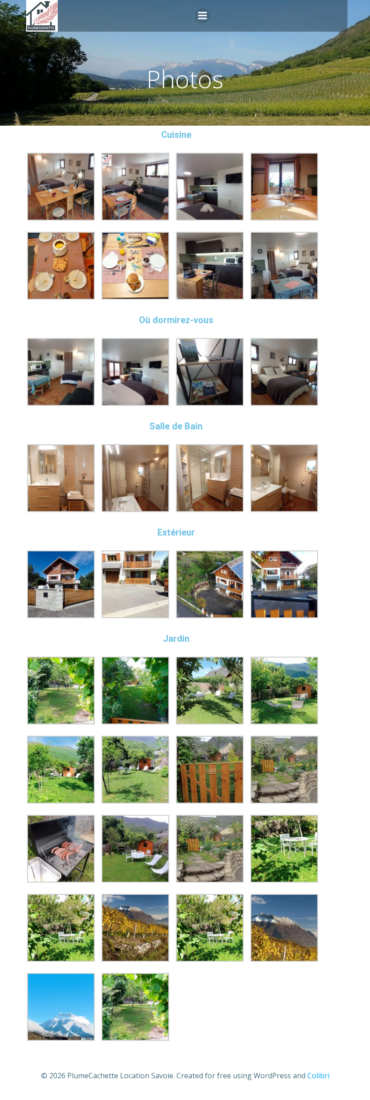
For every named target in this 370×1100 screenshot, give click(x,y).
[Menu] (202, 16)
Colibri (318, 1076)
